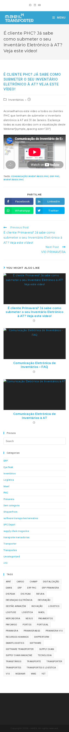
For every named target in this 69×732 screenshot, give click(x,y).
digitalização (51, 581)
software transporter (20, 649)
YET (43, 674)
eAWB (9, 588)
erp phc (54, 176)
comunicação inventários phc (30, 176)
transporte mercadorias (17, 537)
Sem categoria (12, 505)
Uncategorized (12, 556)
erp (20, 588)
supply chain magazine (16, 531)
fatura (40, 594)
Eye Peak (8, 467)
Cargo (20, 581)
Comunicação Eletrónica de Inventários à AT (34, 415)
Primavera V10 (54, 631)
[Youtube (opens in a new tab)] (39, 5)
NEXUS (29, 618)
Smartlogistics (15, 643)
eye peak (26, 594)
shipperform (41, 637)
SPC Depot (9, 524)
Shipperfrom (11, 511)
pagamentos (45, 618)
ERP (6, 460)
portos (27, 624)
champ (33, 581)
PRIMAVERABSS (32, 631)
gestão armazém (16, 606)
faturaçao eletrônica (19, 600)
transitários (13, 661)
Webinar (20, 674)
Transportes (10, 550)
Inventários (16, 99)
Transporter (10, 543)
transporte (34, 661)
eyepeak (10, 594)
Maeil (7, 486)
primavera (12, 631)
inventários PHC (14, 179)
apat (8, 581)
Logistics (53, 606)
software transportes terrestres (21, 518)
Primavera (9, 499)
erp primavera (50, 588)
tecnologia (44, 655)
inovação (37, 606)
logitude (11, 612)
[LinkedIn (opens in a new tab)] (35, 5)
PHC (6, 492)
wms (33, 674)
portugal (42, 624)
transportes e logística (41, 667)
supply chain (46, 649)
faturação (44, 600)
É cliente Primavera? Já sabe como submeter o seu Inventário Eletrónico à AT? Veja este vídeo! (34, 312)
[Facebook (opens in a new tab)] (30, 5)
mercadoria (13, 618)
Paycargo (11, 624)
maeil (41, 612)
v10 (5, 563)
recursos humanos (17, 637)
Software (35, 643)
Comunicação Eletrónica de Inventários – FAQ (34, 365)
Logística (9, 480)
